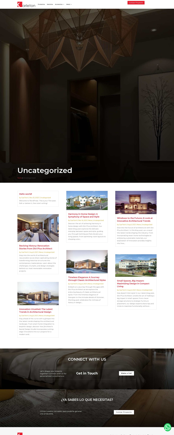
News (41, 252)
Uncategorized (45, 198)
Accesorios (59, 4)
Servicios (50, 4)
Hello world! (25, 194)
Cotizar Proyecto (136, 3)
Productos (41, 4)
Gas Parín (24, 198)
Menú (68, 4)
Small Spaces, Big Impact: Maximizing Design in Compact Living (133, 284)
